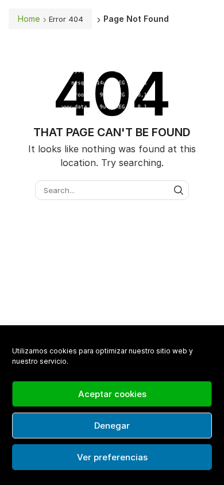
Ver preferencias (112, 457)
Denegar (112, 425)
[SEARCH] (178, 190)
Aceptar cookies (112, 393)
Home (29, 19)
